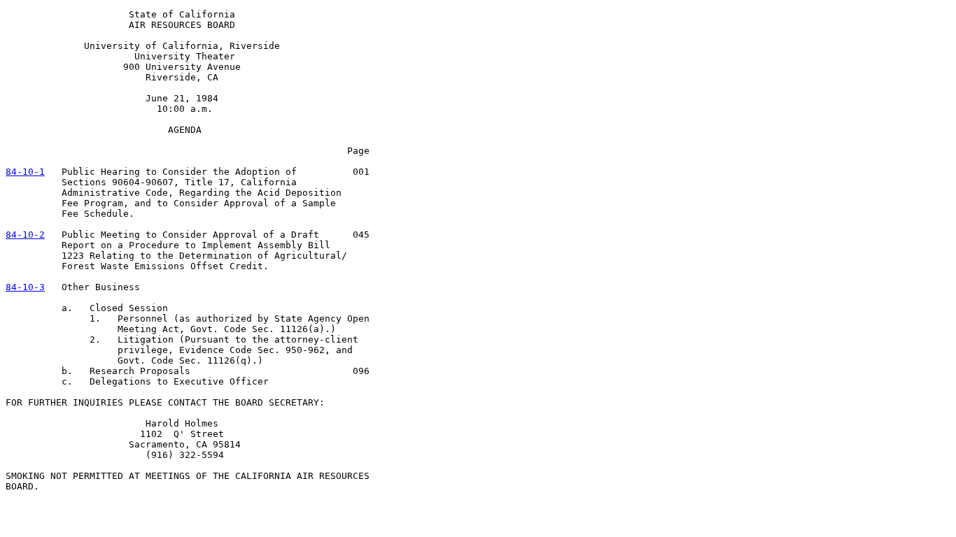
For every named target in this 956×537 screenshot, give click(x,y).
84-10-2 (25, 234)
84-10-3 (25, 287)
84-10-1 (25, 171)
